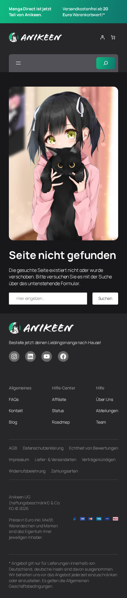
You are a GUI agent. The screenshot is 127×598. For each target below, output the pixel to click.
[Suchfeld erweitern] (105, 63)
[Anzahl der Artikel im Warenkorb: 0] (113, 37)
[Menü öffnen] (18, 63)
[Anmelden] (102, 37)
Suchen (105, 298)
